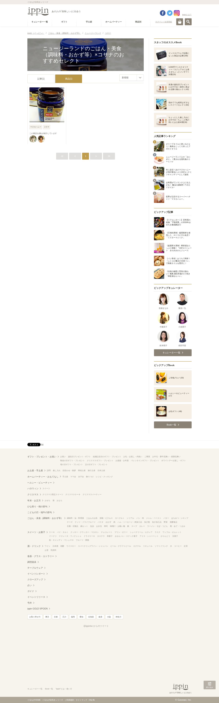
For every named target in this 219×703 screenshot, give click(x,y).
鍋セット (84, 526)
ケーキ (52, 532)
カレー (142, 526)
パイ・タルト (62, 532)
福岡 (73, 617)
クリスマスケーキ (72, 494)
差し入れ (56, 470)
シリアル (130, 518)
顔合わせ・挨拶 (69, 470)
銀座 (100, 617)
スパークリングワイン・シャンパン (93, 546)
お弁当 (99, 526)
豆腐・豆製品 (72, 526)
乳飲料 (53, 550)
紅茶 (186, 546)
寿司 (106, 526)
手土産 (65, 477)
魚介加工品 (157, 522)
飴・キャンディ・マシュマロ (61, 540)
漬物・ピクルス (106, 518)
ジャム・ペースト (153, 518)
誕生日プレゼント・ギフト (79, 457)
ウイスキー (71, 546)
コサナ (46, 127)
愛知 (81, 617)
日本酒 (55, 546)
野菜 (166, 522)
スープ (134, 526)
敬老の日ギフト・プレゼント (72, 460)
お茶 (46, 550)
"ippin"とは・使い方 (64, 689)
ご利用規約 (69, 700)
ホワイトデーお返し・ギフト (173, 460)
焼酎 (62, 546)
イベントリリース (36, 597)
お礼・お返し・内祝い (132, 457)
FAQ (91, 700)
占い (29, 585)
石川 (64, 617)
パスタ (100, 522)
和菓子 (110, 536)
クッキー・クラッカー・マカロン (84, 532)
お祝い (63, 457)
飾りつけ (90, 477)
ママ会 (73, 477)
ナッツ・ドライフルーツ (85, 522)
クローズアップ (35, 579)
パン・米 (140, 518)
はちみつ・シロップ (179, 518)
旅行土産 (91, 470)
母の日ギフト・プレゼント (71, 464)
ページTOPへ (210, 695)
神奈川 (118, 617)
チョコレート (106, 532)
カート (179, 21)
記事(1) (40, 78)
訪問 (49, 470)
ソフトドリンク (161, 546)
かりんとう (165, 536)
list (42, 444)
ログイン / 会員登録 (163, 22)
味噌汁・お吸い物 (117, 526)
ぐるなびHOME (34, 700)
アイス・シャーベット (149, 536)
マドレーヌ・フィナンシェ (70, 536)
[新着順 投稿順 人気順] (131, 77)
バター (166, 518)
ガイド (30, 591)
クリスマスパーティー (92, 494)
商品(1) (68, 78)
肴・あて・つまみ (177, 526)
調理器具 (31, 562)
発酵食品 (173, 522)
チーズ (70, 522)
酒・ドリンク (34, 546)
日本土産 (101, 470)
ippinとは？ (187, 15)
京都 (56, 617)
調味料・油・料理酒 (75, 518)
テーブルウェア (35, 568)
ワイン (47, 546)
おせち (47, 500)
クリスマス (32, 494)
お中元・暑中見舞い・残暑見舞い (166, 457)
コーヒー (178, 546)
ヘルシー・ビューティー (39, 482)
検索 (188, 21)
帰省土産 (82, 470)
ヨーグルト (119, 518)
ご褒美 (147, 457)
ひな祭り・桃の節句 (37, 506)
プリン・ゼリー (121, 532)
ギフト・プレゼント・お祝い (41, 456)
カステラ (101, 536)
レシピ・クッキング (104, 477)
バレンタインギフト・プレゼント (145, 460)
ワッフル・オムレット (172, 532)
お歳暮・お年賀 (122, 460)
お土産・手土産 (35, 470)
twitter (170, 13)
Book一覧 (49, 689)
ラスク (157, 532)
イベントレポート (36, 573)
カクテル (137, 546)
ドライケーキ (89, 536)
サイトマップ (81, 700)
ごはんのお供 (91, 518)
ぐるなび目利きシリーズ (52, 700)
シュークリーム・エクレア (141, 532)
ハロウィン (32, 488)
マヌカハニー (35, 127)
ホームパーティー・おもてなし (43, 476)
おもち (59, 500)
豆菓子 (175, 536)
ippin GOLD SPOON (37, 608)
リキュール (147, 546)
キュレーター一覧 (34, 689)
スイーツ (46, 488)
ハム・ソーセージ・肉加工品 (130, 522)
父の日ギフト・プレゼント (96, 464)
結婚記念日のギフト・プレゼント (107, 457)
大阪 (109, 617)
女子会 (81, 477)
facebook (163, 13)
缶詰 (92, 526)
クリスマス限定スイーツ (52, 494)
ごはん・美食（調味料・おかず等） (45, 518)
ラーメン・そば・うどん (157, 526)
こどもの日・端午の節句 (39, 512)
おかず (108, 522)
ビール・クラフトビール (120, 546)
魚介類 (147, 522)
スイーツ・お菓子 (36, 532)
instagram (177, 13)
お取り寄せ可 (35, 617)
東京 (47, 617)
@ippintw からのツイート (96, 626)
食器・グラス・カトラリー (40, 556)
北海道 (91, 617)
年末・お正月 (34, 500)
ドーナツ (53, 536)
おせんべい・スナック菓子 (126, 536)
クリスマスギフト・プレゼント (100, 460)
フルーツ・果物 (82, 540)
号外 (29, 603)
